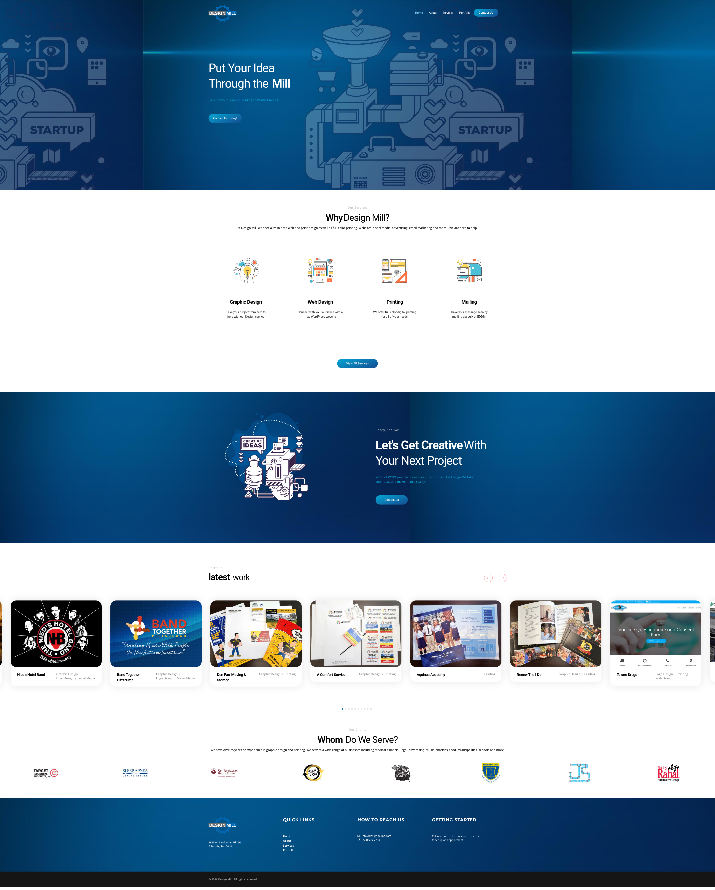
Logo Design (664, 674)
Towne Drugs (627, 674)
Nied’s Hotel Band (31, 674)
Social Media (86, 678)
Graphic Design (246, 302)
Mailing (469, 302)
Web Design (320, 302)
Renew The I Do (529, 674)
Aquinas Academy (431, 674)
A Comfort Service (331, 674)
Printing (395, 302)
